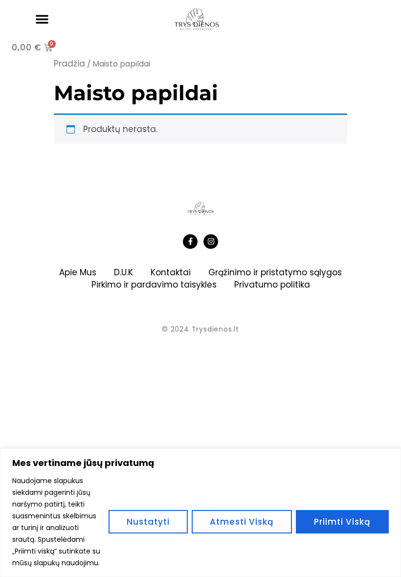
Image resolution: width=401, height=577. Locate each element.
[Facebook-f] (190, 241)
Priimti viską (342, 522)
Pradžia (69, 63)
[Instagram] (210, 241)
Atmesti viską (242, 522)
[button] (42, 19)
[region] (200, 512)
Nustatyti (148, 522)
